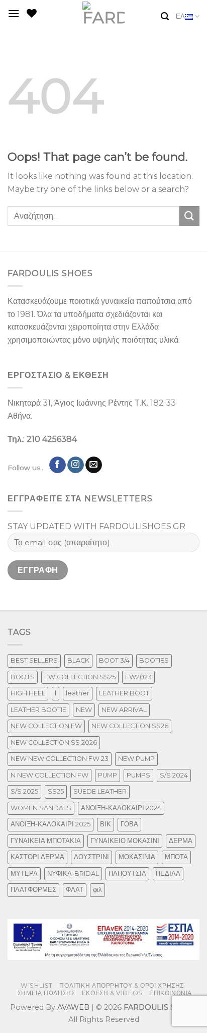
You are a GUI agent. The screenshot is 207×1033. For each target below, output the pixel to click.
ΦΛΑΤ (74, 889)
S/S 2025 (24, 791)
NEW (84, 710)
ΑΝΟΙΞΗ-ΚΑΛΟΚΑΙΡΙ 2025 (50, 824)
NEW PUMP (136, 758)
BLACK (78, 660)
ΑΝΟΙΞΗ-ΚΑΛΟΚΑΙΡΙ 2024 (121, 808)
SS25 (56, 791)
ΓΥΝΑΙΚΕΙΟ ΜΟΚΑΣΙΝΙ (124, 841)
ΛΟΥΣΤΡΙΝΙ (91, 857)
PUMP (107, 775)
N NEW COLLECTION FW (49, 775)
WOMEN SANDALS (41, 808)
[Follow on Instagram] (75, 465)
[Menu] (14, 13)
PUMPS (138, 775)
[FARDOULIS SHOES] (103, 13)
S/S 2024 (174, 775)
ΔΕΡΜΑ (180, 841)
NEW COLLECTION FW (46, 726)
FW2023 (138, 677)
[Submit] (189, 216)
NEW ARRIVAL (124, 710)
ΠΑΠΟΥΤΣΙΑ (127, 873)
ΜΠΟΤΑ (176, 857)
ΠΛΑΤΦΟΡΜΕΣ (33, 889)
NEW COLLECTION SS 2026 (54, 742)
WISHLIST (37, 985)
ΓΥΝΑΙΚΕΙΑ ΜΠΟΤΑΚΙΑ (46, 841)
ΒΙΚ (105, 824)
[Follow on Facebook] (57, 465)
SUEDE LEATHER (100, 791)
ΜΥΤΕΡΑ (24, 873)
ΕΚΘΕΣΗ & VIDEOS (112, 993)
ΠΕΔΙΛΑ (168, 873)
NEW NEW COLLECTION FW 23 (60, 758)
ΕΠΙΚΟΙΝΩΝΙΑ (170, 993)
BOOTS (23, 677)
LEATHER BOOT (124, 693)
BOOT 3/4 (114, 660)
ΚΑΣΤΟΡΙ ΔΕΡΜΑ (37, 857)
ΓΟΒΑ (129, 824)
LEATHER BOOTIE (38, 710)
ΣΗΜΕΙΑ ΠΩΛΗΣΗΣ (46, 993)
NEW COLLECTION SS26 (129, 726)
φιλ (97, 889)
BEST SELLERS (34, 660)
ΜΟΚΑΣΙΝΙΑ (137, 857)
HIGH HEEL (28, 693)
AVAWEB (73, 1007)
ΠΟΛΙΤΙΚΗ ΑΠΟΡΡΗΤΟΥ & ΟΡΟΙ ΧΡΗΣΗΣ (121, 985)
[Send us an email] (93, 465)
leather (77, 693)
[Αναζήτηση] (165, 16)
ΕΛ (180, 16)
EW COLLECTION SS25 (80, 677)
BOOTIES (154, 660)
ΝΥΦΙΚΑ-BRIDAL (73, 873)
